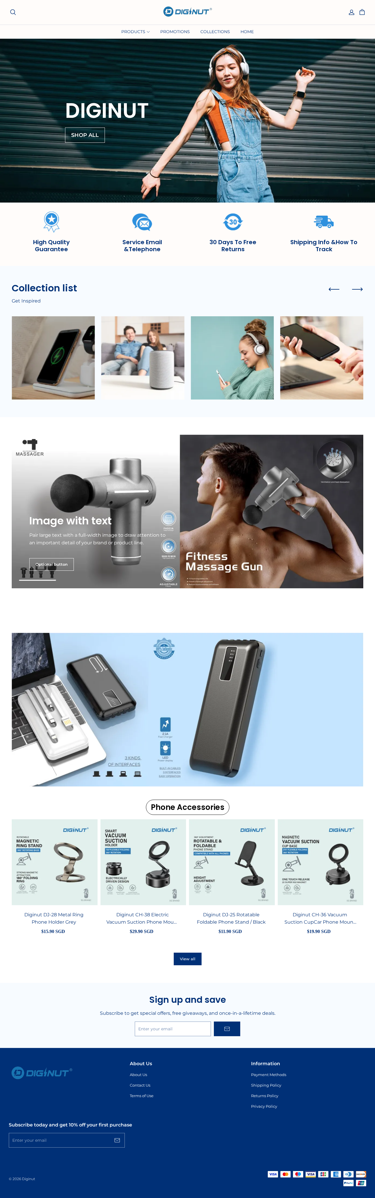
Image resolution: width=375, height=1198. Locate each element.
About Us (138, 1074)
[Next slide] (357, 289)
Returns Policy (264, 1095)
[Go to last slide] (334, 289)
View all (187, 958)
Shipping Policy (266, 1085)
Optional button (51, 564)
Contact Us (140, 1085)
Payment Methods (268, 1074)
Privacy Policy (264, 1106)
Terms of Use (142, 1095)
